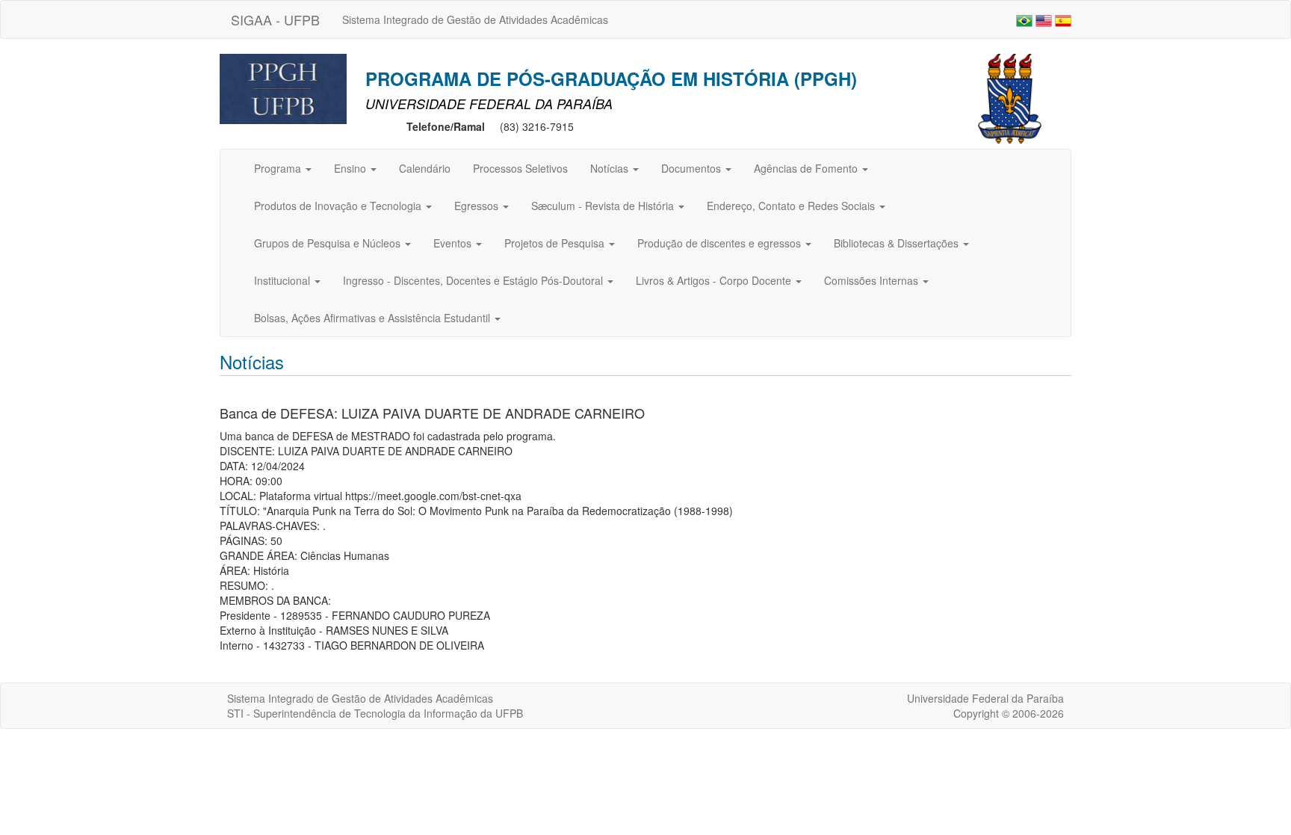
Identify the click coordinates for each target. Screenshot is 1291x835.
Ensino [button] (351, 168)
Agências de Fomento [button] (807, 168)
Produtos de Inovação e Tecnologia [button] (339, 205)
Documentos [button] (692, 168)
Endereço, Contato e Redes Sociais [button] (792, 205)
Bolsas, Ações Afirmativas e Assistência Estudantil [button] (373, 317)
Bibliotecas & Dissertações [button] (898, 242)
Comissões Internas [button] (872, 280)
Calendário (425, 168)
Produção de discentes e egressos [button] (720, 242)
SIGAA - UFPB (275, 19)
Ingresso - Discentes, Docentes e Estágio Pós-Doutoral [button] (474, 280)
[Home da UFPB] (1009, 97)
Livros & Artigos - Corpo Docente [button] (715, 280)
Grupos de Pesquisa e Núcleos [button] (328, 242)
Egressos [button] (477, 205)
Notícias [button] (610, 168)
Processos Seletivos (520, 168)
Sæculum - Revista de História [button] (604, 205)
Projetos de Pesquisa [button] (555, 242)
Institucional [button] (283, 280)
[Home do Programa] (283, 87)
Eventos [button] (453, 242)
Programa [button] (279, 168)
